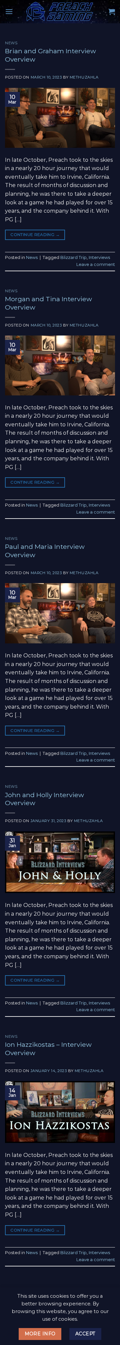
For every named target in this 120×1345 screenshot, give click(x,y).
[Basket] (111, 11)
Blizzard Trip (73, 257)
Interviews (99, 257)
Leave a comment (95, 264)
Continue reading (35, 234)
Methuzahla (84, 77)
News (11, 43)
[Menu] (9, 11)
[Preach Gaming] (60, 11)
